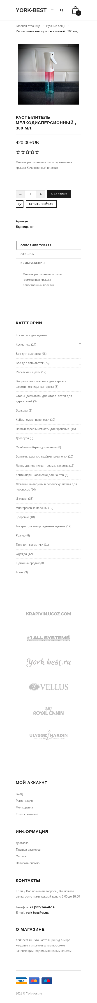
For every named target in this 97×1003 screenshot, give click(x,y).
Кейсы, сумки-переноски (32, 419)
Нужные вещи (55, 26)
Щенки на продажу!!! (30, 563)
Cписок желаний (27, 814)
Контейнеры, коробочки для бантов (40, 475)
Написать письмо (27, 863)
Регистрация (24, 800)
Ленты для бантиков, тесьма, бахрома (42, 465)
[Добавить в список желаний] (19, 204)
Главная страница (28, 26)
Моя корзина (24, 807)
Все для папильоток (30, 363)
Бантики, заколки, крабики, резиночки (41, 456)
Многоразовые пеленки (31, 508)
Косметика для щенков (31, 335)
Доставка (22, 843)
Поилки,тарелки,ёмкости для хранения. (43, 429)
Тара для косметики (29, 544)
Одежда (21, 554)
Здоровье (22, 517)
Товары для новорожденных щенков (40, 526)
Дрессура (22, 438)
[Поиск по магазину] (61, 10)
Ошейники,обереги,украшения (36, 447)
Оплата (21, 856)
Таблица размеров (28, 849)
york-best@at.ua (37, 912)
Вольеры (22, 410)
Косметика (23, 344)
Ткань (19, 572)
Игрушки (21, 498)
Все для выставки (28, 353)
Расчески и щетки (28, 372)
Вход (19, 794)
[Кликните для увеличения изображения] (48, 74)
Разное (20, 535)
